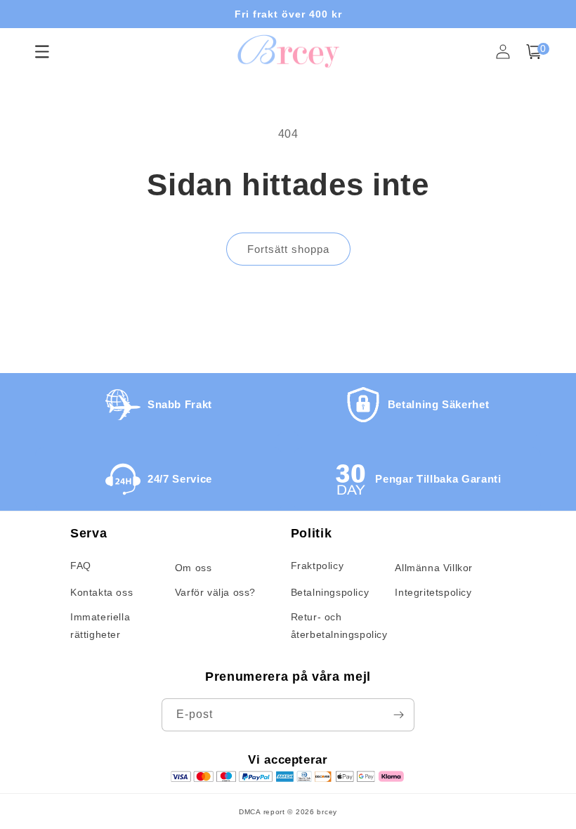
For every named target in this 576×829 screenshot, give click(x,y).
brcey (327, 812)
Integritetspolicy (433, 592)
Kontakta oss (101, 592)
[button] (533, 51)
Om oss (193, 567)
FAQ (80, 565)
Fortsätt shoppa (288, 249)
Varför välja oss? (215, 592)
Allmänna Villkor (434, 567)
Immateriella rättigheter (100, 625)
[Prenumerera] (398, 714)
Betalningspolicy (330, 592)
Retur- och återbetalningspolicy (339, 625)
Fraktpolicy (317, 565)
